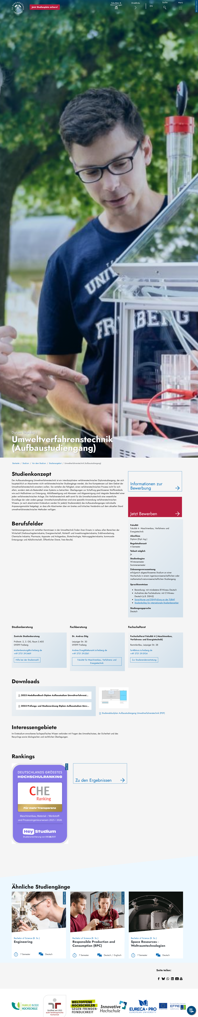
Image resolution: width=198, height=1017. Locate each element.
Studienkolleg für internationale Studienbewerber (157, 602)
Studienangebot (55, 463)
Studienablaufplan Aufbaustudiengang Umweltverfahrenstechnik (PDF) (133, 713)
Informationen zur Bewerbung (146, 486)
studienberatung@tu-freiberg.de (28, 650)
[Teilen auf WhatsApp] (168, 978)
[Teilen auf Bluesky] (163, 978)
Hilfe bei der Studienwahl (27, 659)
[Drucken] (181, 978)
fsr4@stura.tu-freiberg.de (141, 650)
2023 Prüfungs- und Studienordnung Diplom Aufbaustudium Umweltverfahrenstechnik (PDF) (55, 705)
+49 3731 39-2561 (80, 653)
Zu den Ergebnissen (93, 780)
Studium (25, 463)
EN (151, 6)
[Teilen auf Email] (177, 978)
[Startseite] (18, 8)
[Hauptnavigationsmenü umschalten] (180, 8)
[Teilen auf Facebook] (158, 978)
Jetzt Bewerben (143, 514)
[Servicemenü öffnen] (191, 1010)
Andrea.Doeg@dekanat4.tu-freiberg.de (89, 650)
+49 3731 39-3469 (22, 653)
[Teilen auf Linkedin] (172, 978)
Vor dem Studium (39, 463)
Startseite (15, 463)
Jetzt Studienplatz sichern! (45, 7)
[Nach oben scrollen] (191, 999)
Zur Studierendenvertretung (144, 659)
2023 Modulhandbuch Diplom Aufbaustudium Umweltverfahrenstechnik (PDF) (55, 695)
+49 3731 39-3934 (138, 653)
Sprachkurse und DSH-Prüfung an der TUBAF (155, 599)
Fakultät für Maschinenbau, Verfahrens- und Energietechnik (96, 661)
